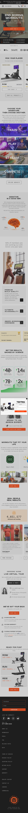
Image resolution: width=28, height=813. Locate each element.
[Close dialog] (26, 398)
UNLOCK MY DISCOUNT (20, 411)
